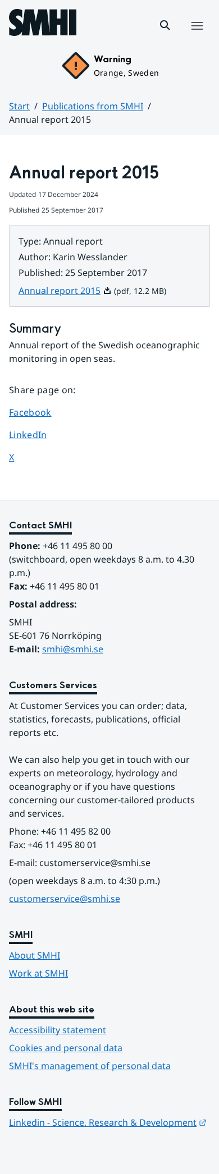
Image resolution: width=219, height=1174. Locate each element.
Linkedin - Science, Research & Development (108, 1122)
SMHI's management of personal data (90, 1066)
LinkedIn (40, 434)
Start (19, 106)
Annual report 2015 (65, 290)
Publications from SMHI (92, 106)
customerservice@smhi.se (64, 898)
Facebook (40, 412)
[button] (165, 25)
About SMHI (34, 955)
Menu (197, 37)
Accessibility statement (57, 1030)
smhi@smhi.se (72, 649)
